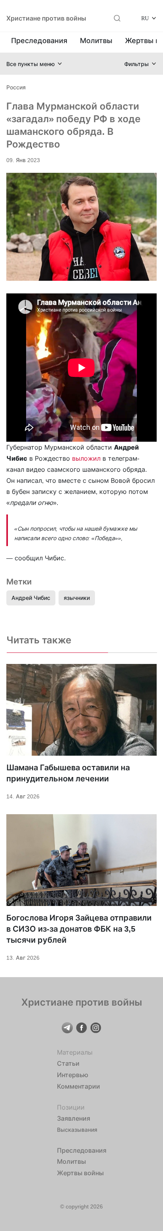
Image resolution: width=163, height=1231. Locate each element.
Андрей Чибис (30, 597)
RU (145, 18)
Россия (16, 87)
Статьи (68, 1063)
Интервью (72, 1075)
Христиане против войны (46, 18)
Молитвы (96, 40)
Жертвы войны (80, 1173)
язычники (77, 597)
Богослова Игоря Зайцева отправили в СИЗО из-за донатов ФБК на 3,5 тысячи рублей (79, 929)
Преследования (39, 40)
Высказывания (77, 1129)
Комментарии (78, 1086)
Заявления (73, 1118)
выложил (86, 458)
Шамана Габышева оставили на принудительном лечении (68, 773)
